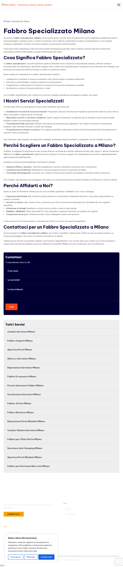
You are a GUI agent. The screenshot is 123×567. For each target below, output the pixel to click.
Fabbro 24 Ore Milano (19, 403)
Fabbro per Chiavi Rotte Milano (24, 439)
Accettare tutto (46, 557)
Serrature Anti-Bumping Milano (24, 448)
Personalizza (15, 557)
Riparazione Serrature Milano (23, 367)
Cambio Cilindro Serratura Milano (25, 430)
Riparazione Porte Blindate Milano (26, 421)
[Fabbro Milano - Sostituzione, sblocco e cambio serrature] (27, 4)
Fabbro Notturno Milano (20, 412)
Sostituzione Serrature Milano (24, 394)
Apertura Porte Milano (19, 349)
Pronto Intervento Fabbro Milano (25, 385)
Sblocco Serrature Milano (21, 358)
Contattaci (70, 514)
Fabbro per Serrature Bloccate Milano (28, 466)
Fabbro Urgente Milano (20, 340)
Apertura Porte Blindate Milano (24, 457)
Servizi (69, 509)
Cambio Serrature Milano (21, 331)
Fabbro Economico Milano (21, 376)
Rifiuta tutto (30, 557)
